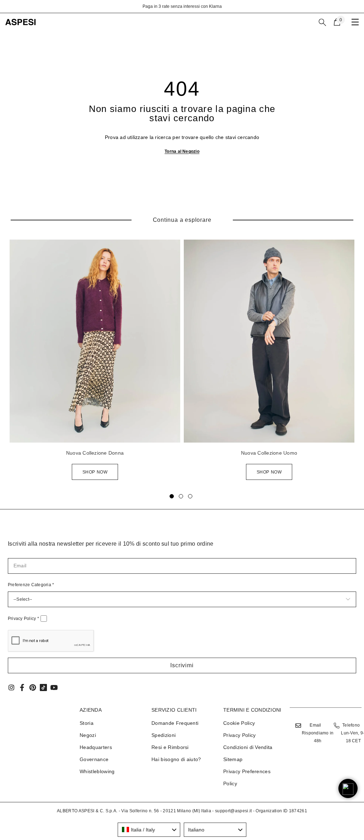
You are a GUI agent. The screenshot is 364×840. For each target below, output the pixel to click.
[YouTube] (54, 687)
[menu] (355, 22)
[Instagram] (11, 687)
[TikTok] (43, 687)
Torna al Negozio (182, 151)
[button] (182, 665)
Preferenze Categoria (31, 584)
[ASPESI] (95, 341)
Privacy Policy (23, 618)
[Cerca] (322, 22)
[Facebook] (22, 687)
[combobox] (149, 830)
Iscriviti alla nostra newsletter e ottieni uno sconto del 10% (202, 6)
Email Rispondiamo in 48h (317, 733)
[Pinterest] (32, 687)
